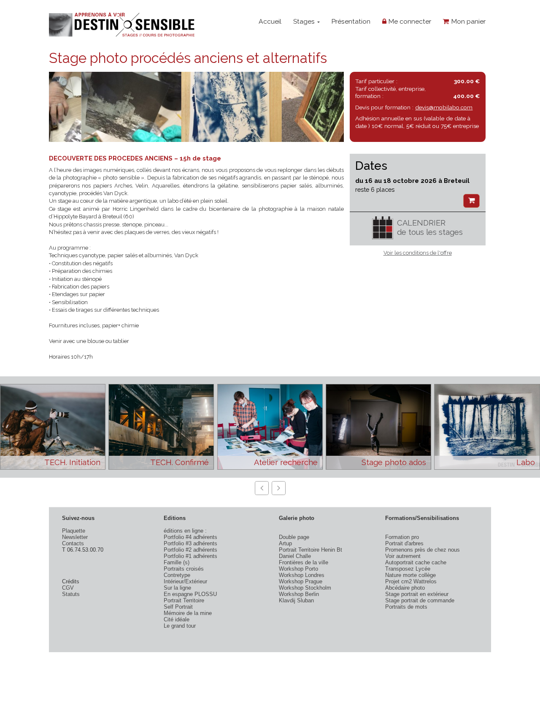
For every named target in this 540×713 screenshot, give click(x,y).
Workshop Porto (298, 569)
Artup (285, 543)
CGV (68, 588)
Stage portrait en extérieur (416, 594)
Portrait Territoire (184, 600)
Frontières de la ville (303, 562)
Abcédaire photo (405, 588)
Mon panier (467, 21)
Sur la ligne (177, 588)
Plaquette (73, 531)
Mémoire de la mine (188, 613)
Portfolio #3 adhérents (190, 543)
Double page (294, 537)
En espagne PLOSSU (190, 594)
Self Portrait (178, 607)
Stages (304, 21)
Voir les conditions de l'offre (417, 253)
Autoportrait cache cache (415, 562)
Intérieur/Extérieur (185, 581)
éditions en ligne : (185, 531)
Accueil (270, 21)
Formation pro (402, 537)
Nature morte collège (410, 575)
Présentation (350, 21)
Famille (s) (176, 562)
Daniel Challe (295, 556)
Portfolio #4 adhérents (190, 537)
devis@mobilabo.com (443, 107)
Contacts (73, 543)
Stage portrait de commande (419, 600)
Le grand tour (180, 626)
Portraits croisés (184, 569)
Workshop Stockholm (305, 588)
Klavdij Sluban (296, 600)
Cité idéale (176, 619)
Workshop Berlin (299, 594)
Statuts (71, 594)
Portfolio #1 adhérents (190, 556)
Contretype (177, 575)
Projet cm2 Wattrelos (411, 581)
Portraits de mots (406, 607)
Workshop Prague (300, 581)
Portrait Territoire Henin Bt (310, 550)
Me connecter (408, 21)
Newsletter (75, 537)
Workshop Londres (301, 575)
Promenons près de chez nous (422, 550)
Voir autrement (403, 556)
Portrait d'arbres (404, 543)
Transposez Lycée (407, 569)
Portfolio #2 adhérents (190, 550)
